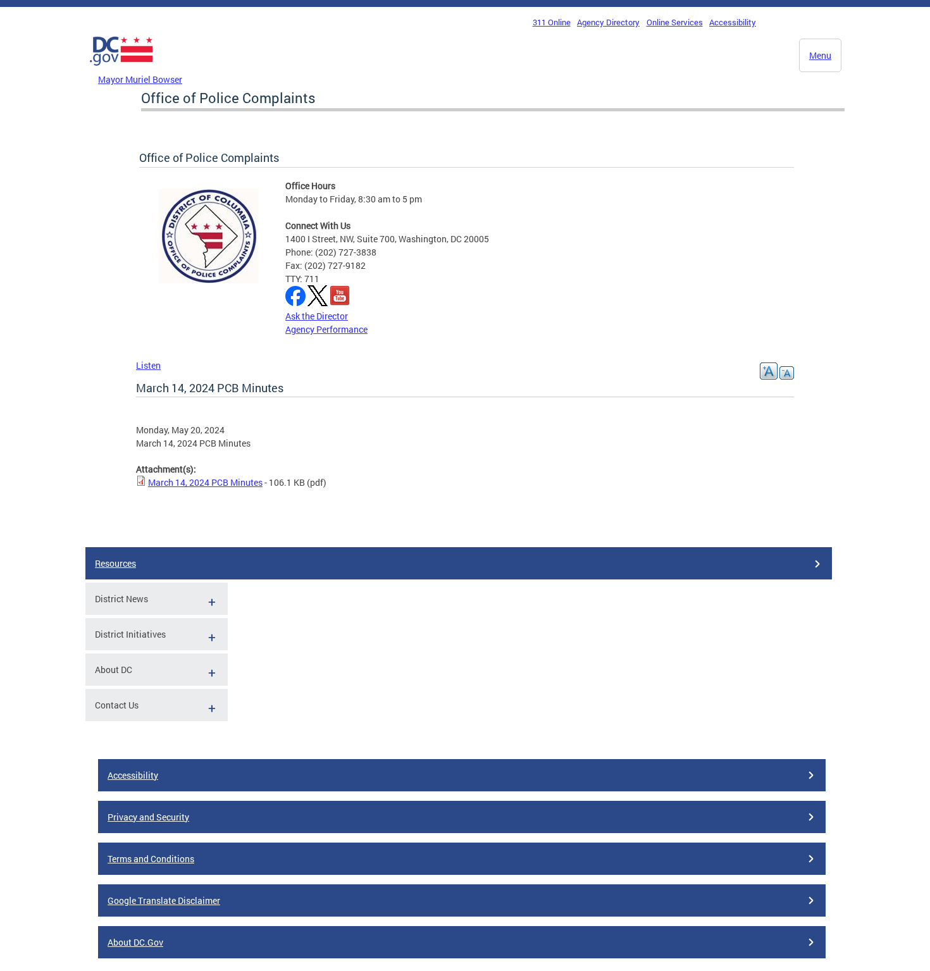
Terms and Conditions (151, 859)
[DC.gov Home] (121, 69)
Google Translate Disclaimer (164, 900)
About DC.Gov (135, 942)
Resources (115, 563)
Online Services (675, 22)
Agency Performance (326, 329)
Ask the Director (316, 316)
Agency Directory (608, 22)
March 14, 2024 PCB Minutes (205, 482)
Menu (820, 55)
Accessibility (732, 22)
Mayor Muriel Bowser (140, 79)
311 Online (552, 22)
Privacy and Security (148, 817)
